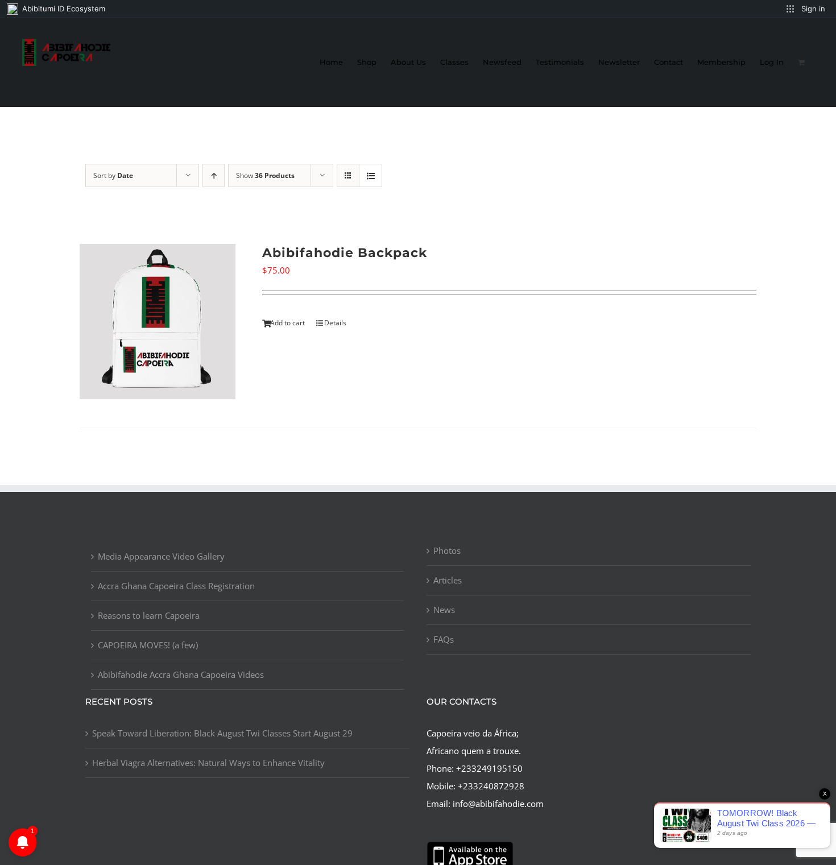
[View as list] (370, 175)
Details (335, 323)
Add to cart (287, 323)
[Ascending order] (213, 175)
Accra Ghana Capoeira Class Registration (176, 585)
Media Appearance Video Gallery (161, 556)
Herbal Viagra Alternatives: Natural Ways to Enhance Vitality (208, 762)
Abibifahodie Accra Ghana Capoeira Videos (181, 674)
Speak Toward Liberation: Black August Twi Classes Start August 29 (222, 733)
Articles (447, 580)
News (444, 609)
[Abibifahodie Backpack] (157, 322)
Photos (447, 550)
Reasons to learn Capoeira (149, 615)
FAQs (443, 639)
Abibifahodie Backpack (344, 252)
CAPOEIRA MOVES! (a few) (148, 645)
